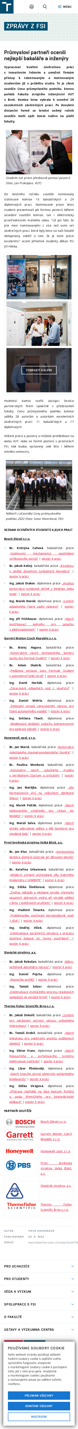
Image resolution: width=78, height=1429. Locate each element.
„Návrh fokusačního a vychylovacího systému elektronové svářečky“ (41, 1056)
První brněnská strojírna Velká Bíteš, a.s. (56, 1168)
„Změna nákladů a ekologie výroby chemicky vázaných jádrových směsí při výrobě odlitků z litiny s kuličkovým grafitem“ (41, 897)
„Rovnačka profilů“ (22, 980)
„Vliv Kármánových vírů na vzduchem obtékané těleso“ (41, 792)
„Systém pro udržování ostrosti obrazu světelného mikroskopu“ (41, 1020)
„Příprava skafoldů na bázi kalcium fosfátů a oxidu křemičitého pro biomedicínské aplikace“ (41, 1096)
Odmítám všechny (39, 1406)
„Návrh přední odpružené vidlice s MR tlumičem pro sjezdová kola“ (41, 828)
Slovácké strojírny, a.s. (56, 1186)
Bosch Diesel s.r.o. (53, 1121)
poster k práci (51, 559)
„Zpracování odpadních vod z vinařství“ (39, 688)
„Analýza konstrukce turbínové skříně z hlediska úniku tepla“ (41, 588)
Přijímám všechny (39, 1395)
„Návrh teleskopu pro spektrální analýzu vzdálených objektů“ (41, 1038)
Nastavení (39, 1416)
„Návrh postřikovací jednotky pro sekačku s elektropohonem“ (41, 624)
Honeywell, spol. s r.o (55, 1151)
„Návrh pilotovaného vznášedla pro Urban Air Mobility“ (41, 810)
